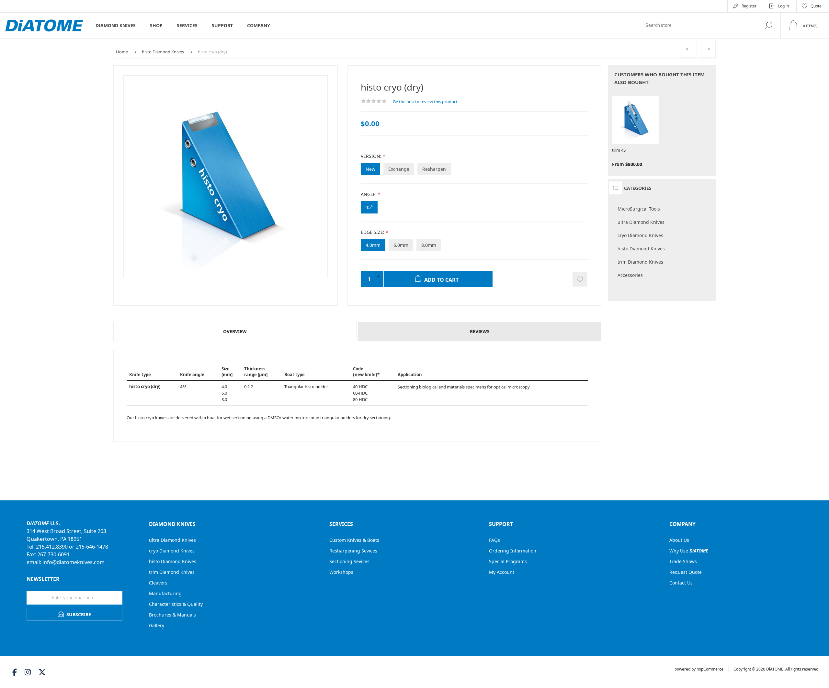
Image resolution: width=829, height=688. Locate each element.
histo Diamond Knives (641, 249)
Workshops (341, 572)
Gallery (156, 625)
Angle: (369, 194)
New (370, 169)
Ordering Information (512, 551)
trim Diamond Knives (640, 262)
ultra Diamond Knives (641, 222)
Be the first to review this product (425, 101)
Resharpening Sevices (353, 551)
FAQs (494, 540)
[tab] (235, 331)
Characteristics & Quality (176, 604)
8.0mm (428, 245)
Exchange (398, 169)
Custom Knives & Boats (354, 540)
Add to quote (580, 279)
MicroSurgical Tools (639, 209)
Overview (235, 331)
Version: (371, 156)
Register (749, 6)
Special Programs (508, 561)
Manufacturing (165, 593)
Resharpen (434, 169)
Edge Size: (372, 232)
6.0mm (400, 245)
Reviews (480, 331)
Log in (783, 6)
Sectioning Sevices (349, 561)
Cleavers (158, 583)
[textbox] (697, 25)
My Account (501, 572)
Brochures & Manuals (172, 615)
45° (369, 207)
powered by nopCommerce (699, 669)
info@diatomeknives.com (73, 562)
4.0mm (373, 245)
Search (768, 25)
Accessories (630, 275)
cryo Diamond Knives (640, 235)
